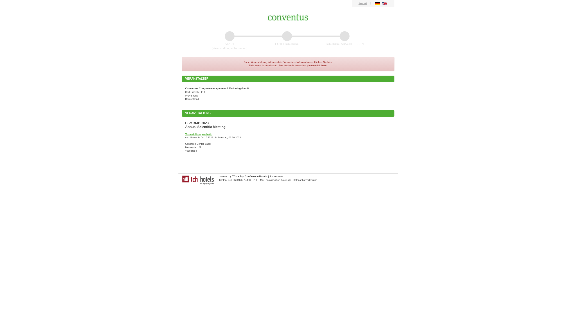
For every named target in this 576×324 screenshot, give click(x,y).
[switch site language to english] (384, 3)
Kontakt (363, 3)
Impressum (276, 176)
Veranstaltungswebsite (198, 134)
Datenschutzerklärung (305, 180)
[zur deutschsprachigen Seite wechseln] (377, 3)
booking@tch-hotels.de (278, 180)
